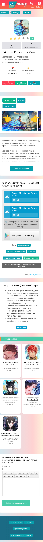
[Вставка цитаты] (21, 476)
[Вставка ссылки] (36, 473)
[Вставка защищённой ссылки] (5, 476)
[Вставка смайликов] (32, 473)
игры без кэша (23, 245)
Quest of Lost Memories (10, 398)
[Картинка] (9, 476)
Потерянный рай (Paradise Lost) (32, 399)
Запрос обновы (8, 83)
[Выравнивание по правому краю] (27, 473)
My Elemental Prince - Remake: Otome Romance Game (32, 363)
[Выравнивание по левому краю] (20, 473)
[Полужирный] (5, 473)
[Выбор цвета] (13, 476)
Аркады (16, 13)
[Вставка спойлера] (28, 476)
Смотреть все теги (31, 258)
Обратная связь (16, 522)
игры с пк (31, 251)
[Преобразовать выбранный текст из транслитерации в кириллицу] (25, 476)
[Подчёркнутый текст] (12, 473)
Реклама (29, 522)
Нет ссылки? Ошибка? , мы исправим (21, 266)
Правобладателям (21, 529)
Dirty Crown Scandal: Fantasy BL (10, 363)
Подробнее (21, 327)
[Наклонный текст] (8, 473)
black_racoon (35, 275)
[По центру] (24, 473)
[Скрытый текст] (17, 476)
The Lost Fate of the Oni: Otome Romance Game (10, 434)
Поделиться (34, 83)
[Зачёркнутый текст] (15, 473)
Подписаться (21, 83)
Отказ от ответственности (21, 535)
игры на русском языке (16, 251)
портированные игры (12, 258)
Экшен (26, 13)
